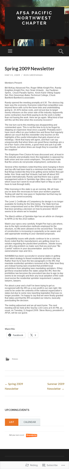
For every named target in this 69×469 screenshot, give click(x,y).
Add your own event (15, 435)
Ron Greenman (33, 75)
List (11, 422)
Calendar (30, 422)
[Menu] (10, 51)
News (15, 359)
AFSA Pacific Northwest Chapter (34, 18)
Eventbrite (32, 435)
